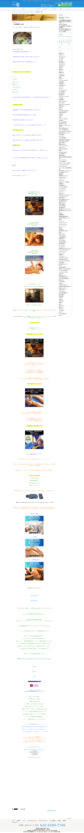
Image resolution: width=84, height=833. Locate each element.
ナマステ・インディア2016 (64, 163)
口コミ (60, 315)
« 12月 (61, 44)
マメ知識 (60, 97)
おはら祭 (60, 273)
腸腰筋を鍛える (62, 144)
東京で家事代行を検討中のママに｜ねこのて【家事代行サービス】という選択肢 (65, 30)
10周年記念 (61, 238)
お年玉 (60, 283)
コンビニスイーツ (62, 251)
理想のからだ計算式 (34, 595)
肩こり (60, 70)
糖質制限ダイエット (63, 175)
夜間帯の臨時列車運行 (63, 216)
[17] (34, 557)
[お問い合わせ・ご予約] (64, 6)
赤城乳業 (60, 254)
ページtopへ (69, 818)
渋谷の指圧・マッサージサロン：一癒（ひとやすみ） (21, 11)
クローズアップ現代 (63, 118)
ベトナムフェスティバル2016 (64, 131)
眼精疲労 (60, 72)
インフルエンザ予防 (63, 80)
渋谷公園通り (61, 185)
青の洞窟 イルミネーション (64, 208)
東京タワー (61, 305)
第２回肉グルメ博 (62, 123)
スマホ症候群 (61, 91)
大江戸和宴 (61, 134)
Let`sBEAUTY (61, 85)
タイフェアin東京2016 (63, 129)
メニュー (24, 820)
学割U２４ (61, 280)
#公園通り (61, 183)
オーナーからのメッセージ (32, 820)
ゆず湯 (60, 299)
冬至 (60, 227)
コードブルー (61, 291)
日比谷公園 (61, 197)
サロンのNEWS (62, 205)
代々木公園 (61, 262)
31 (70, 42)
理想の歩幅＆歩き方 (34, 600)
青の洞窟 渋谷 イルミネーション (65, 210)
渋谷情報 (60, 65)
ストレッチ (61, 136)
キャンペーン (61, 56)
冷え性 (60, 78)
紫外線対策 (61, 94)
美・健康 (60, 61)
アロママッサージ (62, 222)
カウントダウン (62, 235)
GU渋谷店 (61, 300)
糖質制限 (60, 173)
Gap (60, 265)
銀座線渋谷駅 (61, 155)
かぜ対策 (60, 120)
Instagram (34, 666)
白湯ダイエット (62, 275)
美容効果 (60, 229)
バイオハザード (62, 189)
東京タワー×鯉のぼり (63, 24)
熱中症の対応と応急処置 (63, 140)
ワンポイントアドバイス (43, 820)
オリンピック (61, 245)
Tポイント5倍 (61, 240)
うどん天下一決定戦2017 (64, 278)
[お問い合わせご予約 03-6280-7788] (42, 827)
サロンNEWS (61, 281)
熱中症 (60, 67)
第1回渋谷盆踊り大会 (63, 276)
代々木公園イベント (63, 172)
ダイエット (61, 64)
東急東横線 (61, 214)
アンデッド (61, 191)
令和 (60, 304)
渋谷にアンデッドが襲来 (63, 181)
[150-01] (34, 273)
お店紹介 (18, 820)
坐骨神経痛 (61, 99)
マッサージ (61, 221)
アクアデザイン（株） (63, 257)
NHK (60, 117)
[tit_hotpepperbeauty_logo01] (34, 687)
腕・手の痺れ (61, 93)
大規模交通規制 (62, 237)
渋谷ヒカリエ (61, 147)
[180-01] (34, 245)
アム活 (60, 297)
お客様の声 (61, 83)
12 (61, 40)
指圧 (60, 219)
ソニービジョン (62, 188)
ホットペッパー (62, 225)
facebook (34, 671)
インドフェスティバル (63, 164)
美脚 (60, 150)
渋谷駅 (60, 213)
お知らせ (60, 54)
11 (59, 40)
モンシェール (61, 252)
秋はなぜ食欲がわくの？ (63, 199)
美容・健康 (61, 62)
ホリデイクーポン (62, 159)
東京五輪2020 (61, 243)
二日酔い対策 (61, 75)
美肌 (60, 232)
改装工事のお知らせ (63, 259)
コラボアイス (61, 255)
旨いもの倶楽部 (62, 313)
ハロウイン (61, 180)
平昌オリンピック (62, 288)
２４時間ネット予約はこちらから (34, 690)
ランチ (60, 59)
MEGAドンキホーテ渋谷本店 (64, 268)
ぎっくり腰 (61, 102)
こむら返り (61, 310)
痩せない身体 (61, 142)
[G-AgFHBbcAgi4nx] (22, 44)
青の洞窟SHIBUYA (62, 200)
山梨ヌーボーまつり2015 (64, 104)
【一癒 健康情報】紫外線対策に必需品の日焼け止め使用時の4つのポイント (65, 21)
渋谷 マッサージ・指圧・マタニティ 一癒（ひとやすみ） (34, 749)
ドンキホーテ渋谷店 (63, 270)
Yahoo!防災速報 (62, 241)
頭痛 (60, 107)
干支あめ (60, 113)
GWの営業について (62, 263)
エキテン (60, 86)
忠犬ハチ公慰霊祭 (62, 121)
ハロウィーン (61, 178)
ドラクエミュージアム (63, 145)
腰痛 (60, 77)
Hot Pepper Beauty (62, 152)
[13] (34, 534)
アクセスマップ (15, 822)
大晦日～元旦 (61, 233)
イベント (60, 73)
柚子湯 (60, 109)
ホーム (13, 820)
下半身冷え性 (61, 289)
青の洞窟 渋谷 (61, 207)
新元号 (60, 302)
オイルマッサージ (62, 224)
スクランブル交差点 (63, 186)
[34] (34, 580)
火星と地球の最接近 (63, 292)
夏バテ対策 (61, 294)
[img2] (34, 499)
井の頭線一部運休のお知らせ (64, 286)
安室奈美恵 (61, 296)
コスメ (60, 312)
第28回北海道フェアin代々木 (64, 170)
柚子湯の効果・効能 (63, 230)
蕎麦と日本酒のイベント (63, 132)
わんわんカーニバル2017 (64, 260)
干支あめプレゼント (63, 284)
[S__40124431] (34, 215)
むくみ (60, 88)
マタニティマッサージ (63, 96)
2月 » (69, 44)
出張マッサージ (62, 202)
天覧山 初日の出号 (62, 112)
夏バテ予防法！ (62, 153)
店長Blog (31, 11)
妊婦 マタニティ (62, 101)
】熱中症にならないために (64, 139)
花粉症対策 (61, 81)
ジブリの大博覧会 (62, 137)
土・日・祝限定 (62, 161)
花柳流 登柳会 (61, 204)
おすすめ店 (61, 57)
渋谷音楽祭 (61, 105)
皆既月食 (60, 69)
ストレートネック (62, 89)
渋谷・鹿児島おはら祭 (63, 128)
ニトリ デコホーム (62, 166)
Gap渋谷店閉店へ (62, 267)
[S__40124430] (34, 406)
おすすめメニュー (62, 177)
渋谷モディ (61, 193)
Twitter (34, 676)
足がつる (60, 308)
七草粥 (60, 115)
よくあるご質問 (52, 820)
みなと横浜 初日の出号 (63, 110)
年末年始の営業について (63, 217)
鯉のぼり (60, 307)
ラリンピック (61, 246)
